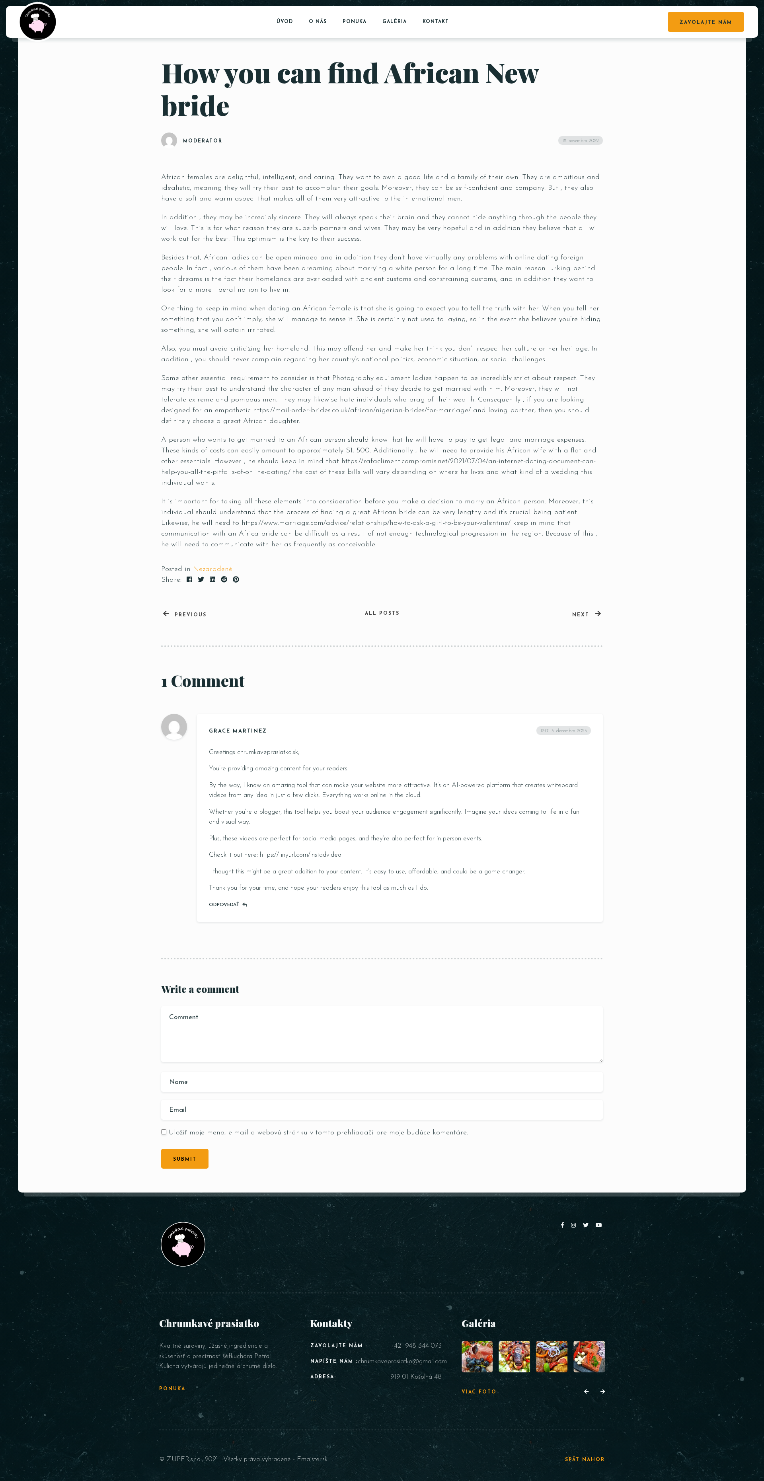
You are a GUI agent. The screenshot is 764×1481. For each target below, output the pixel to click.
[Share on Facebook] (189, 580)
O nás (318, 21)
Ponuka (354, 21)
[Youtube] (599, 1226)
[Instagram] (575, 1226)
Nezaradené (212, 569)
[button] (586, 1392)
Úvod (285, 21)
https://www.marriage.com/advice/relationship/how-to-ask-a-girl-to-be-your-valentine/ (376, 523)
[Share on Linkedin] (212, 580)
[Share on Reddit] (224, 580)
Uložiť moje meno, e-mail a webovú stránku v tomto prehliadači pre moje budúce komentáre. (318, 1132)
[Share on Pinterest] (236, 580)
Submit (185, 1159)
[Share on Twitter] (201, 580)
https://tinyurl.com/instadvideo (300, 855)
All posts (382, 613)
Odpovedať (224, 904)
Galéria (394, 21)
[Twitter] (587, 1226)
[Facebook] (564, 1226)
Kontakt (436, 21)
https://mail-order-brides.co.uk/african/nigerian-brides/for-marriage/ (362, 410)
